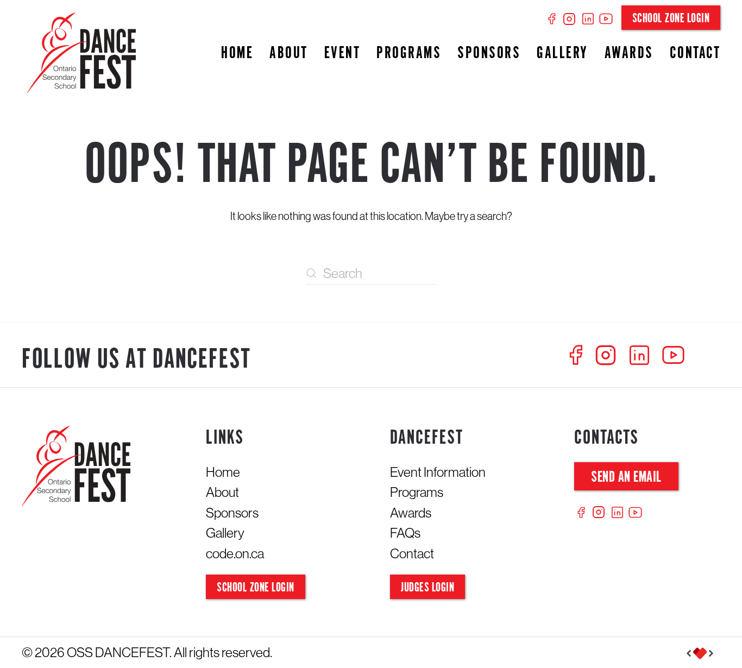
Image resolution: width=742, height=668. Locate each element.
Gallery (562, 53)
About (288, 53)
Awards (629, 53)
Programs (408, 53)
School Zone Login (671, 18)
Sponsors (488, 53)
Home (237, 53)
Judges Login (427, 588)
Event (342, 53)
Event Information (438, 472)
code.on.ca (235, 553)
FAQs (405, 532)
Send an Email (626, 477)
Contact (695, 53)
